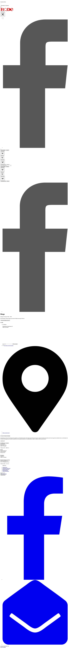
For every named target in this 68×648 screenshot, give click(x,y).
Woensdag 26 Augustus (5, 5)
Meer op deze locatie (6, 432)
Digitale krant (5, 467)
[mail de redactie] (35, 644)
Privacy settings (3, 647)
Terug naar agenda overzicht (5, 320)
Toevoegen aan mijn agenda (8, 345)
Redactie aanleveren (6, 469)
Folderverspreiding (6, 471)
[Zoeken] (10, 165)
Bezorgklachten (5, 470)
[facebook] (35, 147)
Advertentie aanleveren (6, 468)
